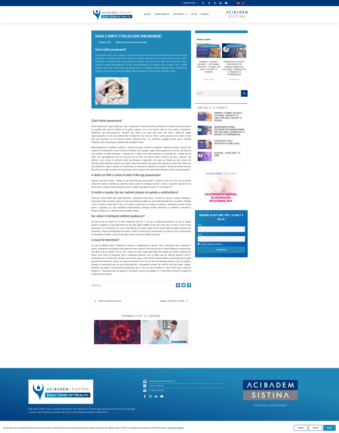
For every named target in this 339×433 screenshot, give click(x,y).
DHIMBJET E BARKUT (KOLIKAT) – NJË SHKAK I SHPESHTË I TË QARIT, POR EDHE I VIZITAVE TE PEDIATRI (208, 67)
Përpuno (301, 428)
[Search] (244, 93)
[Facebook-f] (144, 396)
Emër (200, 225)
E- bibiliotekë (188, 3)
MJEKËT (147, 14)
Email (200, 234)
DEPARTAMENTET (162, 14)
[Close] (336, 423)
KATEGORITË (178, 14)
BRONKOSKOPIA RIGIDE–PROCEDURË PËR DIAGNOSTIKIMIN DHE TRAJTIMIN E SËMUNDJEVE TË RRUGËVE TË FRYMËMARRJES (234, 68)
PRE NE (194, 14)
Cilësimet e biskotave (176, 428)
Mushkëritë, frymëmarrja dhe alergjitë (131, 42)
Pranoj (329, 428)
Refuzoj (315, 428)
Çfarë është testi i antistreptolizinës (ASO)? (227, 142)
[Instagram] (150, 396)
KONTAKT (205, 14)
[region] (169, 427)
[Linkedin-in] (156, 396)
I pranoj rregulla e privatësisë (211, 244)
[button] (203, 3)
